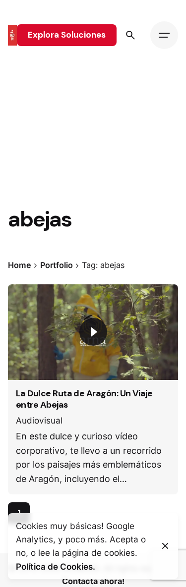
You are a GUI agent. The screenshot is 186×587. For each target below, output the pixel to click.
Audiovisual (39, 420)
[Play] (93, 332)
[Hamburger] (164, 35)
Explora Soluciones (67, 34)
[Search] (130, 35)
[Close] (165, 546)
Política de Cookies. (55, 566)
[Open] (30, 303)
